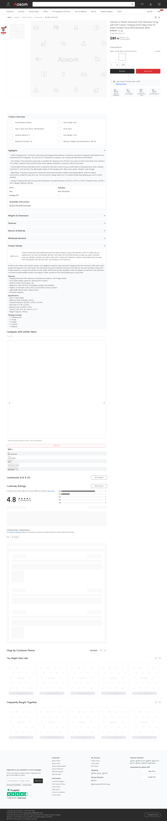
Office (45, 11)
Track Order (95, 763)
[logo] (20, 4)
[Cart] (159, 4)
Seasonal (10, 11)
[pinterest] (21, 765)
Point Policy (94, 766)
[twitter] (25, 765)
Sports (93, 11)
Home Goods (34, 11)
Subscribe (38, 781)
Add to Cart (148, 71)
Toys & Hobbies (80, 11)
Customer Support (58, 781)
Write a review (99, 486)
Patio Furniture (27, 17)
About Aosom (56, 761)
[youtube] (16, 765)
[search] (132, 4)
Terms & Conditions (58, 792)
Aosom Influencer (57, 769)
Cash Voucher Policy (58, 784)
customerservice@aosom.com (33, 813)
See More (93, 650)
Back (9, 17)
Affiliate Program (57, 771)
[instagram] (12, 765)
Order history (95, 761)
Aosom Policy (56, 787)
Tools (119, 11)
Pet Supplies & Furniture (61, 11)
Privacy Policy (27, 785)
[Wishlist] (142, 4)
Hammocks (38, 17)
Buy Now (122, 71)
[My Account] (151, 4)
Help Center (56, 789)
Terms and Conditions (14, 785)
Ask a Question (99, 477)
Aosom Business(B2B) (59, 766)
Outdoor (21, 11)
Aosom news (56, 763)
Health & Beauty (107, 11)
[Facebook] (8, 765)
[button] (57, 150)
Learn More (50, 491)
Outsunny (61, 188)
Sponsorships (56, 774)
